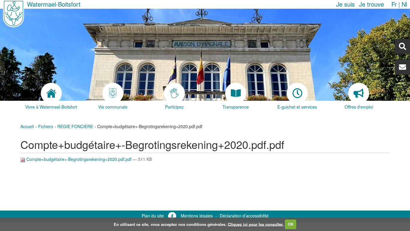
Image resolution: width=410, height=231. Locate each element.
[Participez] (174, 93)
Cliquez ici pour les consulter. (256, 224)
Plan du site (153, 216)
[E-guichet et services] (297, 93)
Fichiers (45, 126)
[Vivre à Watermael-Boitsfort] (51, 93)
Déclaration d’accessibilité (244, 216)
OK (291, 224)
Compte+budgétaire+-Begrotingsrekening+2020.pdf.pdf (79, 159)
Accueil (27, 126)
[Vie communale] (112, 93)
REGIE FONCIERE (75, 126)
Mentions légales (197, 216)
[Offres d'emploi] (359, 93)
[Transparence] (236, 93)
